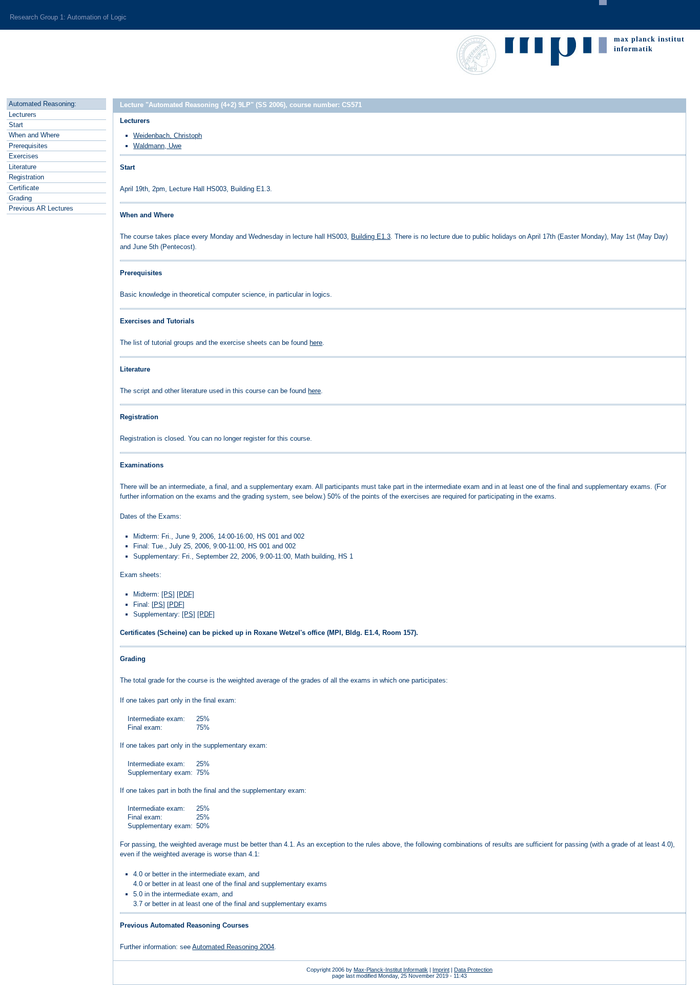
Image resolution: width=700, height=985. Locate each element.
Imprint (441, 970)
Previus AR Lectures (41, 208)
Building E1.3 (370, 236)
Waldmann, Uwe (157, 146)
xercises (23, 156)
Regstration (26, 177)
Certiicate (24, 188)
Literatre (22, 167)
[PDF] (185, 594)
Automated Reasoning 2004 (233, 947)
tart (16, 125)
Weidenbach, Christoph (167, 135)
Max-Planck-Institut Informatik (391, 970)
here (316, 342)
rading (20, 198)
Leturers (22, 114)
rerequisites (28, 146)
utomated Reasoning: (42, 104)
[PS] (168, 594)
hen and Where (34, 135)
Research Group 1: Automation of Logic (68, 17)
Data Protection (473, 970)
